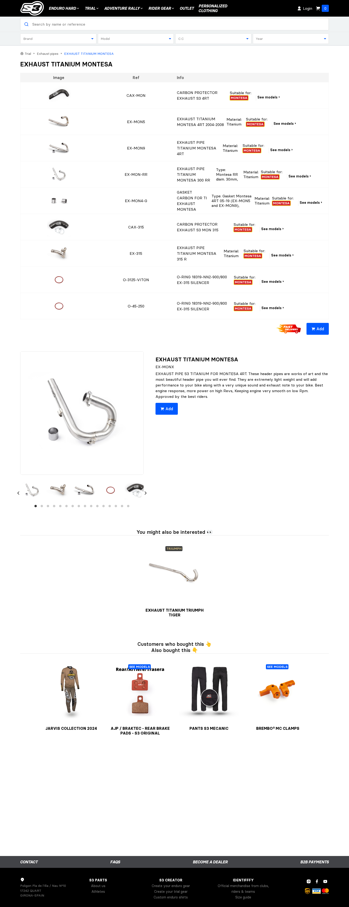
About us (98, 886)
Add (320, 328)
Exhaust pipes (47, 54)
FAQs (115, 862)
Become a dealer (210, 862)
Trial (90, 8)
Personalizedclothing (212, 8)
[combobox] (58, 38)
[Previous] (18, 493)
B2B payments (314, 862)
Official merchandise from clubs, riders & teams (243, 889)
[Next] (145, 493)
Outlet (187, 8)
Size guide (243, 897)
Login (307, 8)
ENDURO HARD (62, 8)
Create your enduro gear (171, 886)
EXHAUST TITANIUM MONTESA (89, 54)
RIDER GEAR (159, 8)
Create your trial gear (171, 891)
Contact (29, 862)
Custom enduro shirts (171, 897)
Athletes (98, 891)
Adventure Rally (122, 8)
